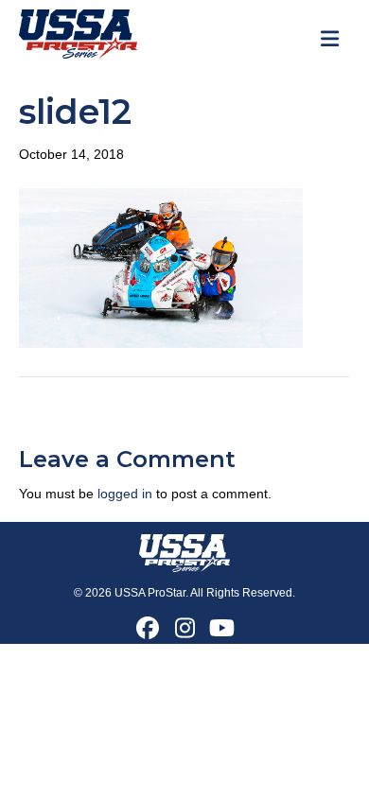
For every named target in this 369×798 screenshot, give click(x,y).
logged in (124, 493)
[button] (148, 628)
